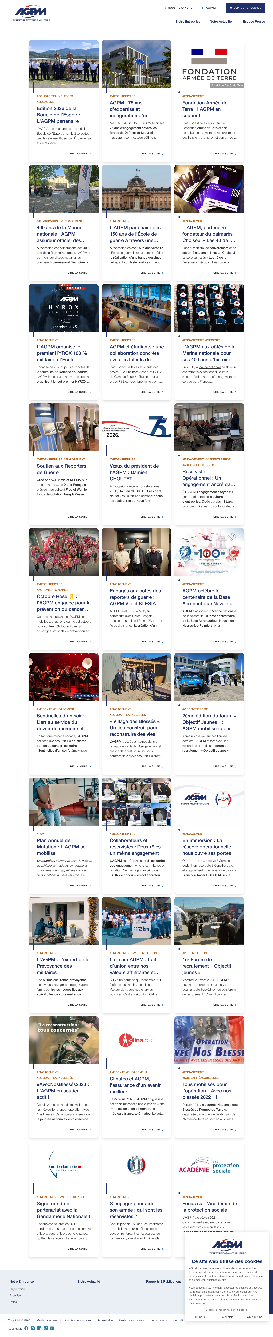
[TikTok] (45, 1329)
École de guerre (121, 253)
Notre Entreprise (188, 21)
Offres (13, 1302)
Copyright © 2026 (19, 1320)
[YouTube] (52, 1329)
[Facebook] (26, 1329)
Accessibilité (105, 1320)
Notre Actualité (221, 21)
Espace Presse (254, 21)
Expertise (15, 1295)
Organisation (17, 1289)
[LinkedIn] (39, 1329)
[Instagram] (32, 1329)
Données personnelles (77, 1320)
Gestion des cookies (131, 1320)
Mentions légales (47, 1320)
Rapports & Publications (163, 1281)
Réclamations (158, 1320)
